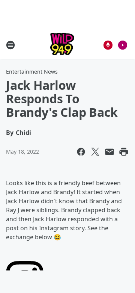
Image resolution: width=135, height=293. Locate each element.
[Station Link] (62, 45)
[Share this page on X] (95, 151)
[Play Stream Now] (122, 45)
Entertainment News (32, 71)
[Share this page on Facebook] (81, 151)
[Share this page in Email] (109, 151)
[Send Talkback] (108, 45)
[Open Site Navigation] (10, 45)
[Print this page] (123, 151)
